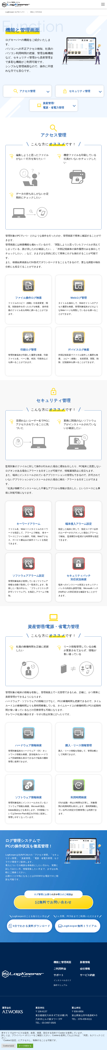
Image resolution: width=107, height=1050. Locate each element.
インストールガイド (62, 980)
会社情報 (85, 968)
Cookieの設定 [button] (8, 1046)
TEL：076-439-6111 (82, 1019)
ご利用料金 (60, 968)
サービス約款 (87, 975)
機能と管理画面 (62, 962)
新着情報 (85, 962)
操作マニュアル (60, 985)
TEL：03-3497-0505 (46, 1023)
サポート (59, 975)
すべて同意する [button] (25, 1046)
